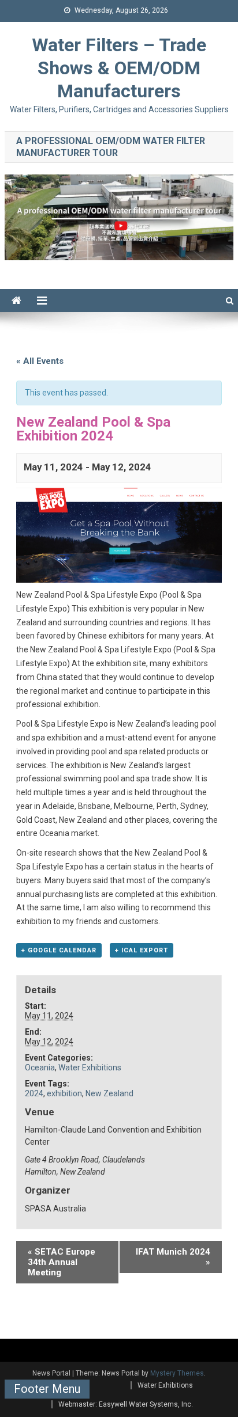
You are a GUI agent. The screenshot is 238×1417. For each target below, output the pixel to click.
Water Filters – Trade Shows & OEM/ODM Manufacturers (119, 68)
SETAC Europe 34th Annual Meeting (61, 1262)
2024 (34, 1093)
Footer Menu (47, 1389)
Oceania (40, 1067)
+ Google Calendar (58, 950)
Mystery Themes (177, 1373)
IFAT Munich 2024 (173, 1257)
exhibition (64, 1093)
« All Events (40, 361)
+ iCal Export (141, 950)
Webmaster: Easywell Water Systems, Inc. (125, 1404)
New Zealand (109, 1093)
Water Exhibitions (89, 1067)
